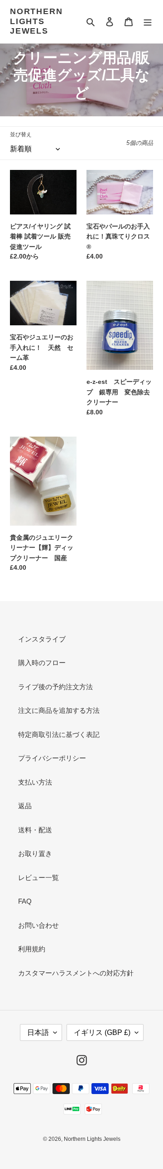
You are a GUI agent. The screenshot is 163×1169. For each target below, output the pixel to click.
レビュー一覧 (38, 877)
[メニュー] (147, 21)
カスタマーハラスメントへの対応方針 (76, 973)
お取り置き (35, 853)
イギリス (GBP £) (102, 1032)
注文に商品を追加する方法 (59, 710)
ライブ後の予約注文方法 (55, 687)
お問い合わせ (38, 925)
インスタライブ (42, 639)
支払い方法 (35, 782)
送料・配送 (35, 830)
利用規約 (31, 949)
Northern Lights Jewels (36, 21)
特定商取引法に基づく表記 (59, 734)
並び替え (21, 134)
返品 (25, 806)
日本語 (38, 1032)
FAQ (25, 901)
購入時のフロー (42, 663)
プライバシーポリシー (52, 758)
